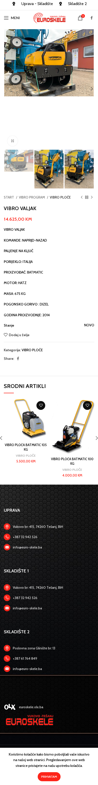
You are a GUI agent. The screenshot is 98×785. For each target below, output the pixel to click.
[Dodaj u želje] (40, 405)
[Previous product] (81, 197)
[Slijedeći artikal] (91, 197)
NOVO (89, 325)
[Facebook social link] (91, 18)
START (9, 197)
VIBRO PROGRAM (32, 197)
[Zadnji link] (49, 537)
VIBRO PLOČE (60, 197)
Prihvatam (49, 776)
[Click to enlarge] (13, 141)
